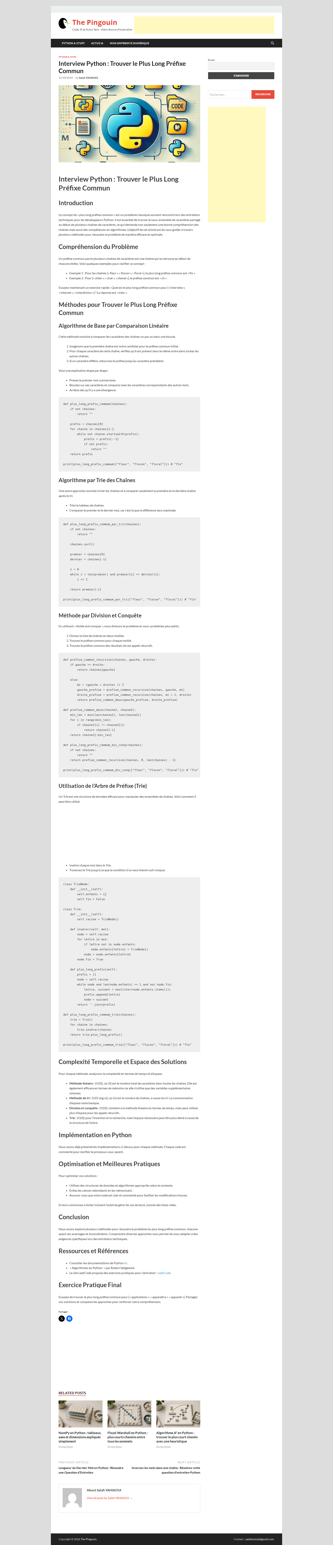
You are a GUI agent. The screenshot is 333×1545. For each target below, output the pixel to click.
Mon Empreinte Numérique (129, 43)
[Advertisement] (204, 25)
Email (211, 60)
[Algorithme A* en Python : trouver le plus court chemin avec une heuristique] (178, 1415)
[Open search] (272, 43)
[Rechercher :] (241, 94)
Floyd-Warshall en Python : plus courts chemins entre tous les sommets (128, 1437)
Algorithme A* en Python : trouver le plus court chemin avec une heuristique (177, 1437)
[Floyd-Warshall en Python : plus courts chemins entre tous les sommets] (129, 1415)
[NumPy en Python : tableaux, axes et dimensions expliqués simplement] (81, 1415)
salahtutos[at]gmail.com (259, 1539)
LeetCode (164, 1273)
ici (125, 1263)
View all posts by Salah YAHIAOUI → (110, 1498)
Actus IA (97, 43)
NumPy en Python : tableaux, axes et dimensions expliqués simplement (80, 1437)
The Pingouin (94, 22)
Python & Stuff (73, 43)
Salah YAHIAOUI (88, 77)
